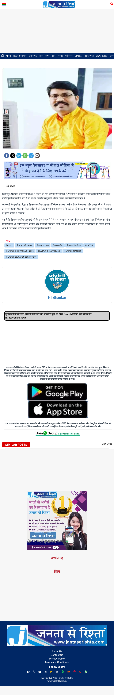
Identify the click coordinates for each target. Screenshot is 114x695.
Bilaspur (89, 245)
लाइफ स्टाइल (101, 55)
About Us (57, 651)
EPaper (78, 55)
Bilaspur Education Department (21, 257)
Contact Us (57, 654)
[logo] (59, 4)
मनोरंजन (68, 55)
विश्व (47, 55)
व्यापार (60, 55)
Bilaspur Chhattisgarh (49, 251)
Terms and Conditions (57, 662)
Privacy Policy (57, 658)
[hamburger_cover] (4, 3)
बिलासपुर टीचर (58, 245)
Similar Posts (16, 444)
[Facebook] (6, 154)
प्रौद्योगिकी (89, 55)
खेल (53, 55)
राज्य (41, 55)
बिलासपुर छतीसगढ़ (43, 245)
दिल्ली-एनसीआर (19, 55)
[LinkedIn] (19, 154)
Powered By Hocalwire (57, 681)
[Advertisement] (57, 31)
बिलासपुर (9, 245)
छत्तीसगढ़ (33, 55)
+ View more (106, 444)
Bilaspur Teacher (72, 251)
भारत (8, 55)
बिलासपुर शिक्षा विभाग (74, 245)
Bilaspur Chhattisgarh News (20, 251)
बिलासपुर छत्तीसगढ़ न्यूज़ (24, 245)
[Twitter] (12, 154)
